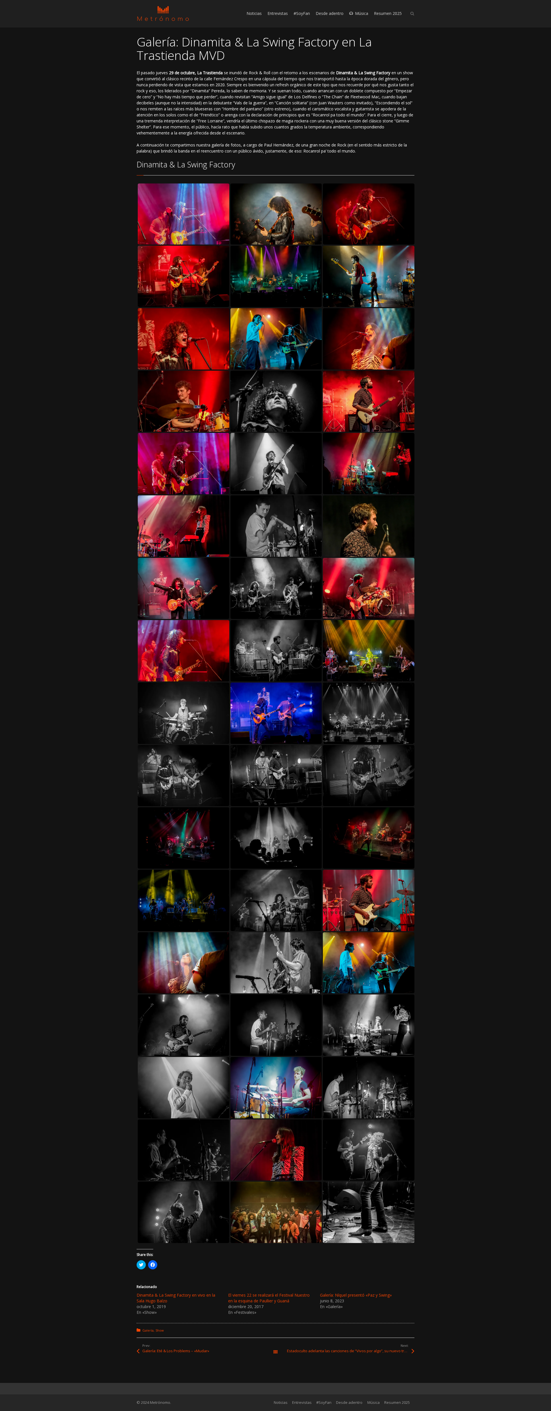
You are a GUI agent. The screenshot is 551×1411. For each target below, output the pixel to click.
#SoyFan (323, 1402)
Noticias (281, 1402)
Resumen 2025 (397, 1402)
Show (160, 1330)
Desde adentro (349, 1402)
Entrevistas (302, 1402)
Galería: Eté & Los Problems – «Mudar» (175, 1350)
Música (373, 1402)
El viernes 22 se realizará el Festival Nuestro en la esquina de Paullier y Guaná (269, 1297)
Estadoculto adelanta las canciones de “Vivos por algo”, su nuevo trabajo (350, 1350)
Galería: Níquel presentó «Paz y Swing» (356, 1295)
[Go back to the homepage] (163, 14)
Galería (148, 1330)
